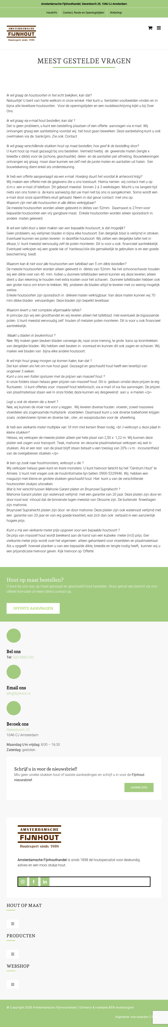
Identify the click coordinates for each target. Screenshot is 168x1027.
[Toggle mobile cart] (150, 28)
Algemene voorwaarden (132, 1016)
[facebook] (33, 881)
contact (60, 591)
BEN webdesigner (121, 1007)
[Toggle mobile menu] (159, 28)
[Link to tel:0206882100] (14, 636)
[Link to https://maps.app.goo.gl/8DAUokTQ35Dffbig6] (14, 708)
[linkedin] (44, 881)
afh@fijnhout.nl (18, 693)
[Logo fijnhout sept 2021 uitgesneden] (39, 827)
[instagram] (22, 881)
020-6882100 (23, 657)
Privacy (156, 1016)
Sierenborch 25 (18, 730)
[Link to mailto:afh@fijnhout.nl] (14, 672)
